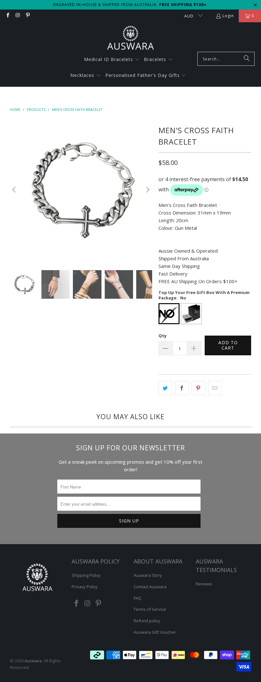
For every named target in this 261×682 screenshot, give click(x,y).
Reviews (204, 584)
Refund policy (147, 621)
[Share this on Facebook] (182, 388)
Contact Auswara (150, 587)
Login (228, 15)
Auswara (33, 661)
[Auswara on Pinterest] (27, 15)
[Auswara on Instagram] (17, 15)
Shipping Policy (86, 575)
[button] (112, 60)
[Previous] (15, 190)
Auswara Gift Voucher (155, 632)
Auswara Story (148, 575)
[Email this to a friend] (215, 388)
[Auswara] (130, 38)
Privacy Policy (85, 587)
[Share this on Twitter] (165, 388)
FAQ (137, 598)
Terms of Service (150, 609)
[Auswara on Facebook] (7, 15)
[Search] (247, 59)
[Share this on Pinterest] (198, 388)
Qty (162, 335)
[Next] (147, 190)
